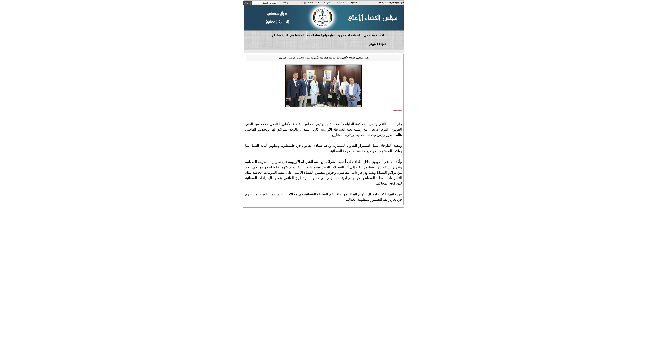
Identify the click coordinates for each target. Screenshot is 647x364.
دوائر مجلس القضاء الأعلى (320, 35)
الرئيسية (340, 2)
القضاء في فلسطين (373, 35)
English (353, 2)
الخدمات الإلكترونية (310, 2)
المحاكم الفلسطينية (349, 35)
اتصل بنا (327, 2)
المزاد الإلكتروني (377, 44)
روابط (285, 2)
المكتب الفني (297, 35)
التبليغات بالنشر (280, 35)
